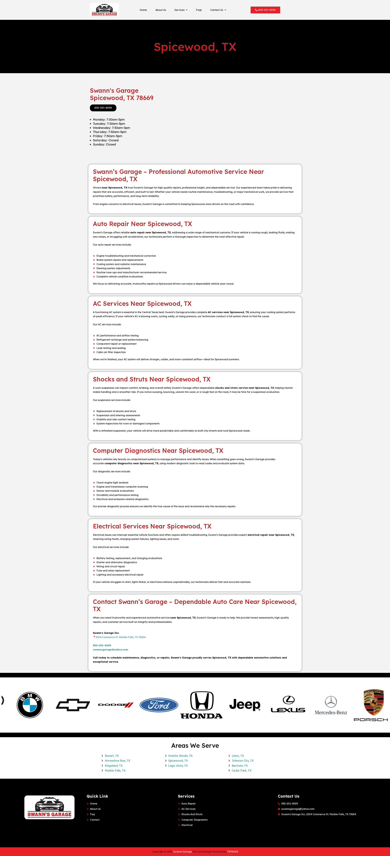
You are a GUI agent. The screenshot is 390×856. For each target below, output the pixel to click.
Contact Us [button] (216, 9)
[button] (181, 9)
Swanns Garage (182, 851)
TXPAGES (232, 851)
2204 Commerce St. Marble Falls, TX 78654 (121, 637)
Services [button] (179, 9)
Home (143, 9)
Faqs (199, 9)
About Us (160, 9)
